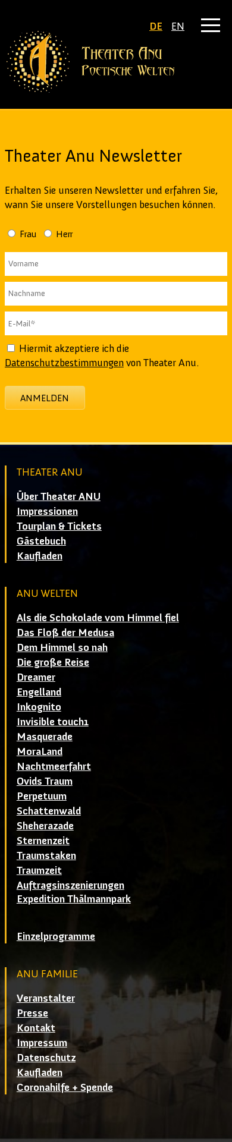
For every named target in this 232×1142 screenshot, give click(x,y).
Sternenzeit (43, 840)
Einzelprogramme (56, 936)
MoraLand (39, 751)
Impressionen (47, 511)
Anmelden (44, 398)
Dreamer (36, 677)
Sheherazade (45, 825)
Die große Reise (53, 662)
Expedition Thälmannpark (74, 898)
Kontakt (36, 1027)
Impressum (42, 1042)
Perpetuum (42, 796)
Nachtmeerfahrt (54, 766)
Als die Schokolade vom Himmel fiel (98, 617)
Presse (32, 1013)
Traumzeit (39, 870)
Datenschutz (46, 1057)
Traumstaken (46, 855)
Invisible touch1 (53, 721)
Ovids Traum (45, 781)
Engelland (39, 692)
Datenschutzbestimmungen (64, 362)
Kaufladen (39, 555)
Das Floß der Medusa (65, 632)
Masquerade (45, 736)
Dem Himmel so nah (62, 647)
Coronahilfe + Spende (65, 1087)
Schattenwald (49, 810)
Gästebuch (41, 541)
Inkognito (39, 706)
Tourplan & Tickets (59, 526)
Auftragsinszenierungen (70, 885)
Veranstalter (46, 998)
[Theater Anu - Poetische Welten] (116, 62)
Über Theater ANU (59, 496)
